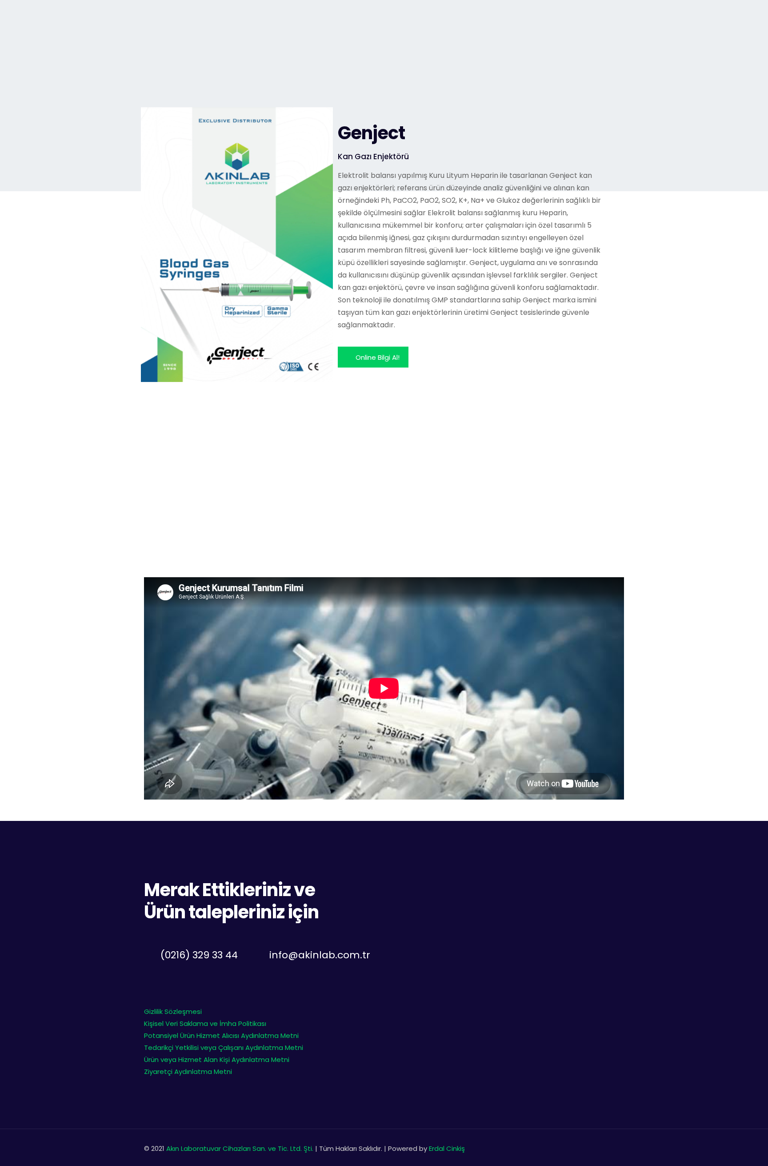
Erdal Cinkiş (447, 1148)
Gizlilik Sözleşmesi (173, 1011)
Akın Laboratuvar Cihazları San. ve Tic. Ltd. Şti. (240, 1148)
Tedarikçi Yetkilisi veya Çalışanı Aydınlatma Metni (223, 1047)
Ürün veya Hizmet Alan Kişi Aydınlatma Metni (216, 1059)
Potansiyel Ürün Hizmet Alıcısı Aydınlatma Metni (221, 1035)
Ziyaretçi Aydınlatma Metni (188, 1071)
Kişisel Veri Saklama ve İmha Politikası (205, 1023)
